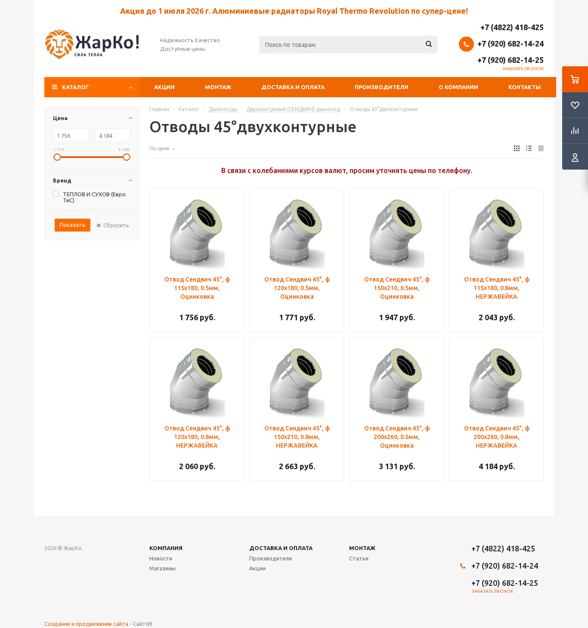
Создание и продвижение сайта (86, 624)
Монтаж (218, 87)
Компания (166, 548)
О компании (458, 87)
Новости (160, 558)
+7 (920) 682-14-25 (510, 60)
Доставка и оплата (293, 87)
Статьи (358, 558)
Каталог (75, 87)
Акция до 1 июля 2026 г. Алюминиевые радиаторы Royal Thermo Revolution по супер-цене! (294, 10)
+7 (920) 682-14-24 (510, 43)
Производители (382, 87)
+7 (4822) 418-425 (512, 27)
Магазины (162, 568)
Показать (72, 225)
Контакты (524, 87)
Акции (164, 87)
